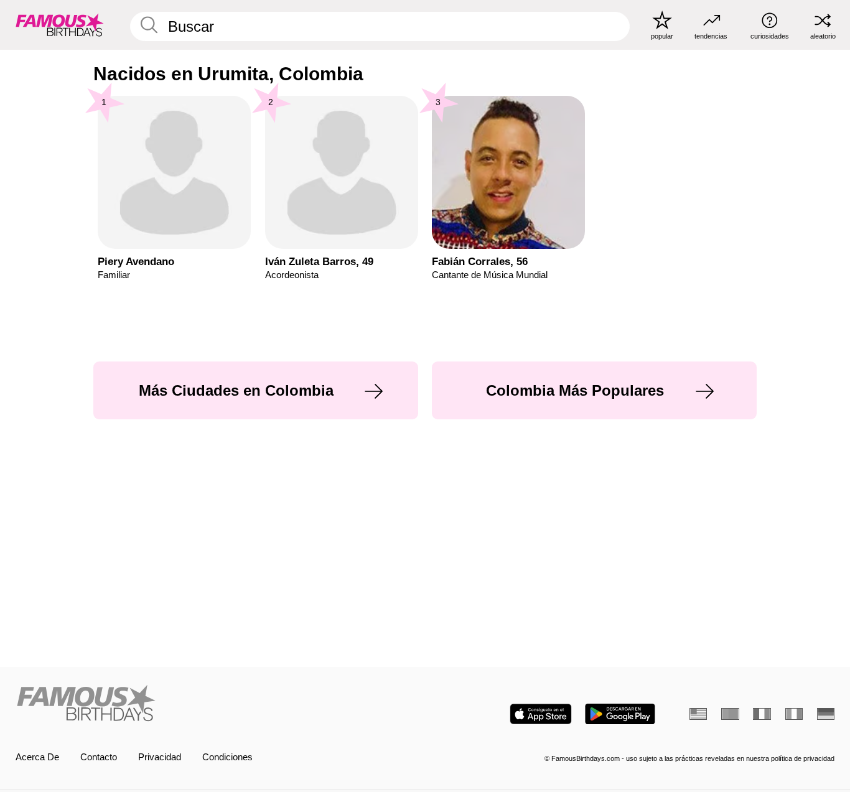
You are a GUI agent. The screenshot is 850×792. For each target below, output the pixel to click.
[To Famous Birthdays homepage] (59, 24)
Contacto (98, 757)
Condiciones (227, 757)
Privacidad (159, 757)
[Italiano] (794, 714)
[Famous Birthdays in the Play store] (620, 714)
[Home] (217, 704)
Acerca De (37, 757)
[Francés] (761, 714)
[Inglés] (698, 714)
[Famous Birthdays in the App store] (541, 714)
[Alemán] (825, 714)
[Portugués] (730, 714)
